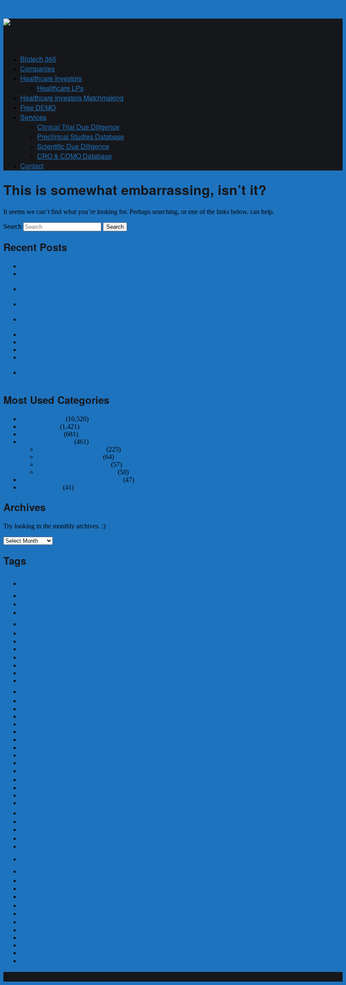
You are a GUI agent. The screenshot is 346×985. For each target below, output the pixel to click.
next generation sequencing (88, 857)
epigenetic (33, 724)
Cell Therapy (35, 642)
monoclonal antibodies (54, 829)
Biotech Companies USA (71, 449)
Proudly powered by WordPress (50, 977)
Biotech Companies (46, 441)
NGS (30, 870)
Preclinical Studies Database (80, 136)
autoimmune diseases (48, 604)
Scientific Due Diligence (73, 146)
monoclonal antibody (52, 838)
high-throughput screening (46, 748)
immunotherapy (38, 788)
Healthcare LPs (60, 88)
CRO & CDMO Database (74, 156)
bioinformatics (42, 612)
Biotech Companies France (73, 464)
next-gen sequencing (44, 847)
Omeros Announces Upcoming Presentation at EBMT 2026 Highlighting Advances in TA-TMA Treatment (162, 349)
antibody (38, 594)
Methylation (32, 803)
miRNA (29, 822)
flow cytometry (40, 731)
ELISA (31, 700)
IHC (25, 763)
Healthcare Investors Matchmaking (72, 98)
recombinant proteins (41, 938)
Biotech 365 (38, 59)
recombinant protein (40, 930)
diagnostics (31, 666)
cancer (30, 633)
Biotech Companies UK (69, 456)
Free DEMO (38, 107)
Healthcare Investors (51, 78)
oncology (34, 880)
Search (12, 226)
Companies (37, 68)
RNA (26, 945)
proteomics (37, 921)
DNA (26, 673)
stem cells (35, 961)
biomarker (42, 622)
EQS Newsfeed (41, 434)
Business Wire (39, 426)
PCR (26, 888)
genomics (34, 740)
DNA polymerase (39, 681)
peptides (33, 905)
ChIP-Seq (29, 649)
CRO (28, 657)
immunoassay (40, 771)
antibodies (42, 582)
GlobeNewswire (42, 418)
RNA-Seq (31, 953)
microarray (40, 812)
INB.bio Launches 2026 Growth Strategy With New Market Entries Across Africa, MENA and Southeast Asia (167, 266)
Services (33, 117)
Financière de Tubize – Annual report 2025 (77, 342)
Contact (31, 165)
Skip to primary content (34, 7)
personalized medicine (49, 913)
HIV (24, 756)
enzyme (30, 709)
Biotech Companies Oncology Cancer (71, 479)
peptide (31, 897)
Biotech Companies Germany (76, 472)
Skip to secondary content (37, 14)
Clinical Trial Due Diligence (78, 127)
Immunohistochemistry (55, 779)
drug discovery (52, 690)
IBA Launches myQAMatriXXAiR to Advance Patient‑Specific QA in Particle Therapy (137, 334)
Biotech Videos (40, 487)
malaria (27, 796)
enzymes (30, 717)
